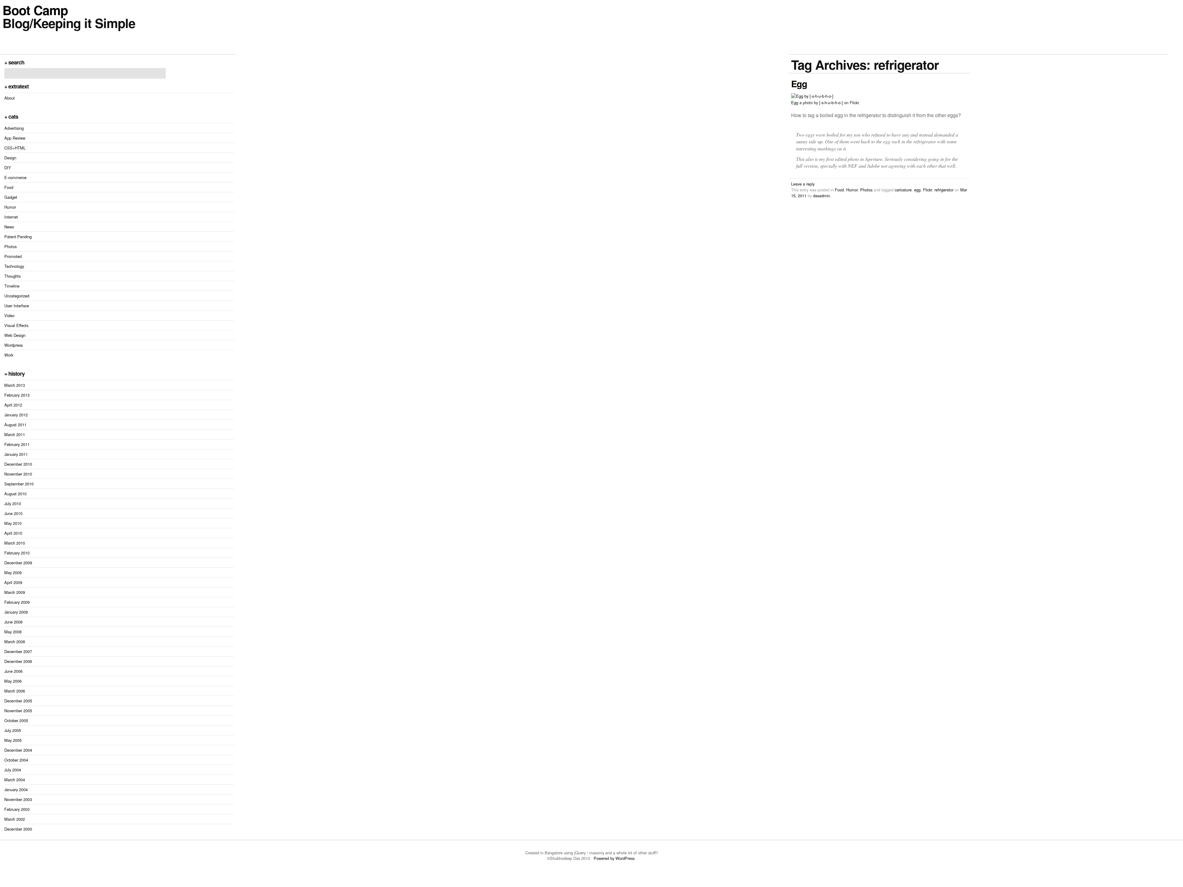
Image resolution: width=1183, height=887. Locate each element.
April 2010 (13, 533)
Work (8, 355)
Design (10, 158)
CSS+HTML (15, 148)
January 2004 (16, 789)
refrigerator (943, 190)
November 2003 (18, 799)
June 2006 (13, 671)
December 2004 (18, 750)
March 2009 (14, 592)
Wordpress (13, 345)
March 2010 (14, 543)
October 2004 (16, 760)
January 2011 (16, 454)
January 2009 (16, 612)
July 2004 (12, 770)
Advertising (14, 128)
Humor (10, 207)
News (9, 227)
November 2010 (18, 474)
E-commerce (15, 177)
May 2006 (13, 681)
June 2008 (13, 622)
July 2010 (12, 503)
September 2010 (19, 484)
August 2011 (15, 424)
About (9, 98)
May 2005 (13, 740)
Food (8, 187)
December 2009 (18, 563)
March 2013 (14, 385)
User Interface (16, 306)
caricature (903, 190)
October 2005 (16, 720)
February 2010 (17, 553)
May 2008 (13, 632)
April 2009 (13, 582)
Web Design (15, 335)
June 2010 (13, 513)
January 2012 (16, 415)
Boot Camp (35, 10)
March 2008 (14, 641)
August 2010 (15, 494)
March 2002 (14, 819)
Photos (10, 246)
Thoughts (12, 276)
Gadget (10, 197)
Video (9, 315)
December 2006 (18, 661)
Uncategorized (16, 296)
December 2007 (18, 651)
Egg (799, 83)
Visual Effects (16, 325)
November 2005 (18, 710)
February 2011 (17, 444)
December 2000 (18, 829)
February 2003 (17, 809)
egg (917, 190)
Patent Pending (18, 236)
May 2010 (13, 523)
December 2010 (18, 464)
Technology (14, 266)
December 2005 (18, 701)
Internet (11, 217)
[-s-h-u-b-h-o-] (831, 102)
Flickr (927, 190)
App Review (14, 138)
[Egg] (812, 96)
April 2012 (13, 405)
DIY (7, 167)
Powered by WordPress (615, 858)
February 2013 (17, 395)
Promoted (13, 256)
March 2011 (14, 434)
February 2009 (17, 602)
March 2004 (14, 780)
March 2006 (14, 691)
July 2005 (12, 730)
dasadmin (821, 195)
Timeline (11, 286)
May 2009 (13, 572)
